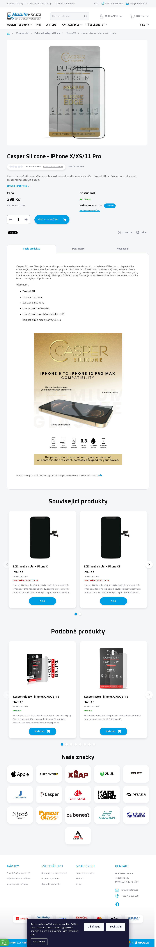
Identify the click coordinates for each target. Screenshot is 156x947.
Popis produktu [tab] (31, 249)
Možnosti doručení (90, 211)
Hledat (85, 16)
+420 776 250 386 (129, 896)
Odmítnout (94, 927)
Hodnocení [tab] (122, 249)
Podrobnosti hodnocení (53, 167)
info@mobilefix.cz (129, 890)
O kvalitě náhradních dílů (18, 873)
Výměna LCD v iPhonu (17, 884)
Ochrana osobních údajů (40, 4)
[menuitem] (20, 24)
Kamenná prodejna (16, 4)
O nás (78, 884)
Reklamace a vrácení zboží (54, 873)
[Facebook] (117, 903)
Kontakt (79, 878)
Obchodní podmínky (65, 4)
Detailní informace (17, 186)
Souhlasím (116, 927)
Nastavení (39, 941)
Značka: (76, 167)
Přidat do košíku (48, 219)
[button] (75, 614)
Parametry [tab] (78, 249)
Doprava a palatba (50, 878)
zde (33, 934)
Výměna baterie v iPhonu (19, 878)
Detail (42, 601)
